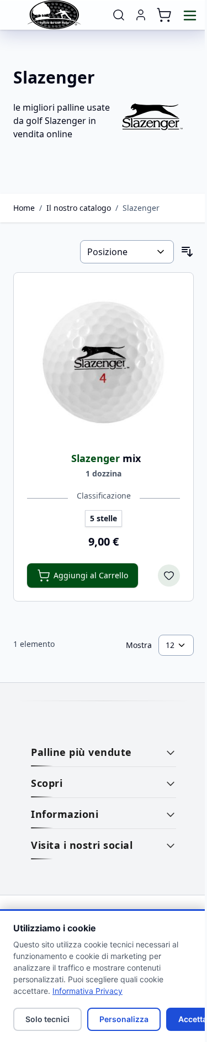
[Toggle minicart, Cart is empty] (164, 15)
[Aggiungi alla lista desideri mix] (169, 575)
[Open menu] (190, 15)
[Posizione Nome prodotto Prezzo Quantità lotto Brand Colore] (127, 251)
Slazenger (141, 208)
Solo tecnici (47, 1019)
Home (24, 208)
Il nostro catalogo (78, 208)
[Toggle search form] (119, 15)
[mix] (103, 362)
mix (106, 458)
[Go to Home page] (54, 14)
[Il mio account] (141, 15)
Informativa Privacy (87, 991)
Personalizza (123, 1019)
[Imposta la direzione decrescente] (187, 251)
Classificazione (104, 495)
